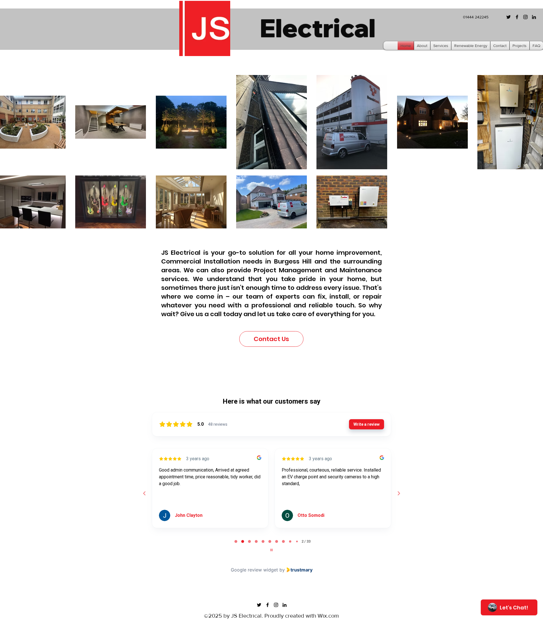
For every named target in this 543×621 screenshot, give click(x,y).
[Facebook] (517, 17)
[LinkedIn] (534, 17)
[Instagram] (525, 17)
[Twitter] (508, 17)
